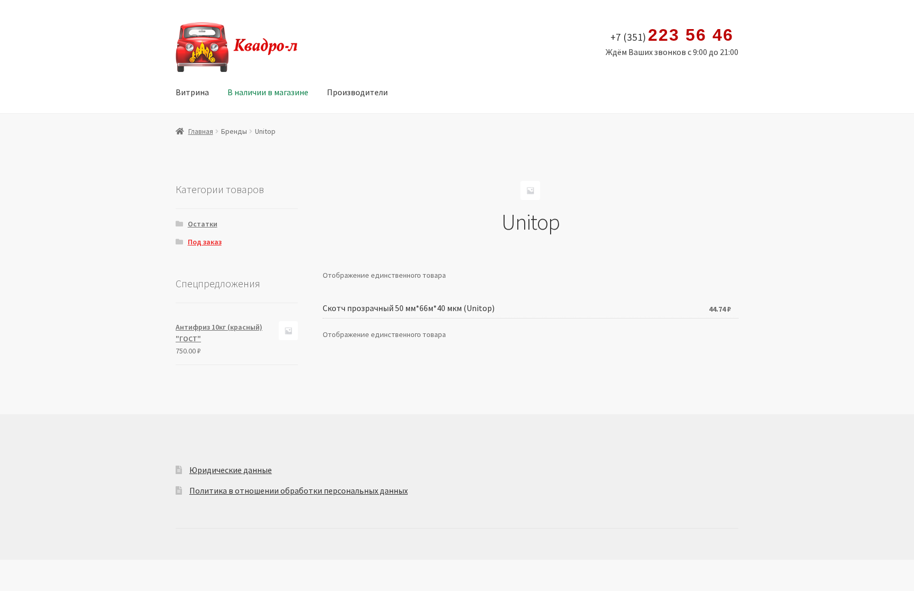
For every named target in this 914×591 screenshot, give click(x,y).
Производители (357, 92)
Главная (200, 131)
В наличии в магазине (267, 92)
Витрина (192, 92)
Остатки (202, 224)
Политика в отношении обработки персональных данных (298, 490)
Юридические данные (230, 470)
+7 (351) (671, 35)
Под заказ (205, 242)
